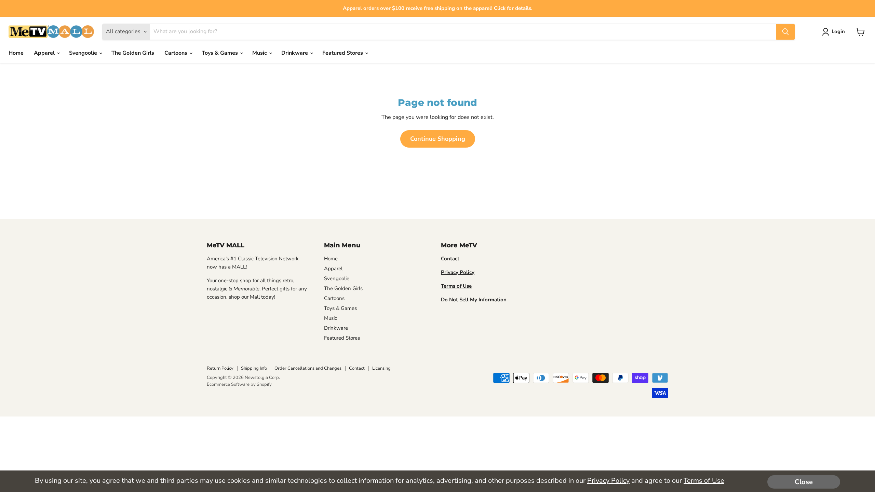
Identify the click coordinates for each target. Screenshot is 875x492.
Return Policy (220, 368)
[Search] (785, 32)
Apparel (45, 53)
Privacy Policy (608, 480)
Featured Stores (343, 53)
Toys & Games (220, 53)
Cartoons (176, 53)
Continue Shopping (437, 139)
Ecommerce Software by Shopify (239, 384)
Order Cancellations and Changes (307, 368)
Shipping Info (254, 368)
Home (16, 53)
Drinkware (295, 53)
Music (260, 53)
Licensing (381, 368)
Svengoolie (83, 53)
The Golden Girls (132, 53)
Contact (357, 368)
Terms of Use (704, 480)
